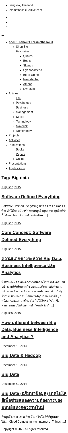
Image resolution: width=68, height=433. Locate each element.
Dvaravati (29, 88)
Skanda (28, 65)
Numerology (24, 130)
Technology (23, 121)
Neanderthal (31, 79)
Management (24, 112)
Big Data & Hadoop (21, 355)
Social (20, 116)
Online (20, 158)
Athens (27, 84)
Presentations (17, 163)
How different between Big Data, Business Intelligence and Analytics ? (29, 329)
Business (22, 107)
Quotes (27, 56)
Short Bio (22, 46)
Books (27, 60)
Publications (17, 144)
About (31, 42)
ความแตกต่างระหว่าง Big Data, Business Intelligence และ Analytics (31, 265)
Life (18, 98)
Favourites (23, 51)
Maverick (22, 126)
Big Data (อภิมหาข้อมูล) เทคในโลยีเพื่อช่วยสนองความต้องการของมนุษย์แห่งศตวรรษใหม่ (34, 400)
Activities (14, 140)
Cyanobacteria (32, 70)
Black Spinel (31, 74)
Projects (14, 135)
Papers (20, 154)
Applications (17, 168)
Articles (13, 93)
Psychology (23, 102)
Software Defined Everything (31, 196)
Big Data (10, 374)
